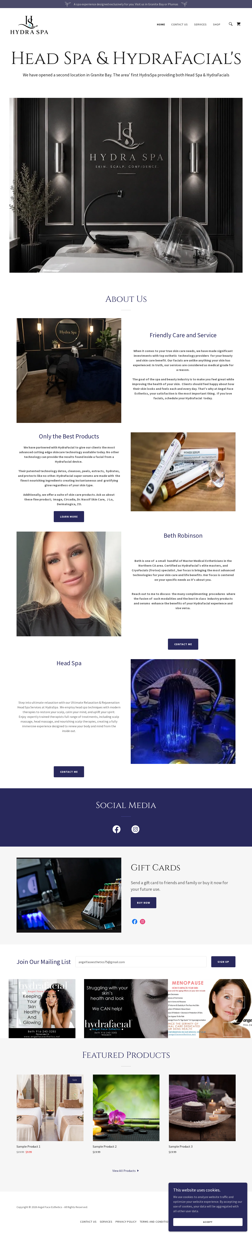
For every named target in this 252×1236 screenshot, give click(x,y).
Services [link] (200, 24)
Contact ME (183, 644)
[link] (29, 23)
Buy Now (143, 902)
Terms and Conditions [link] (156, 1221)
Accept (208, 1221)
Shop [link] (216, 24)
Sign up (223, 962)
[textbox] (141, 961)
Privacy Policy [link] (126, 1221)
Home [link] (161, 24)
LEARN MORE (69, 516)
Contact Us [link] (179, 24)
